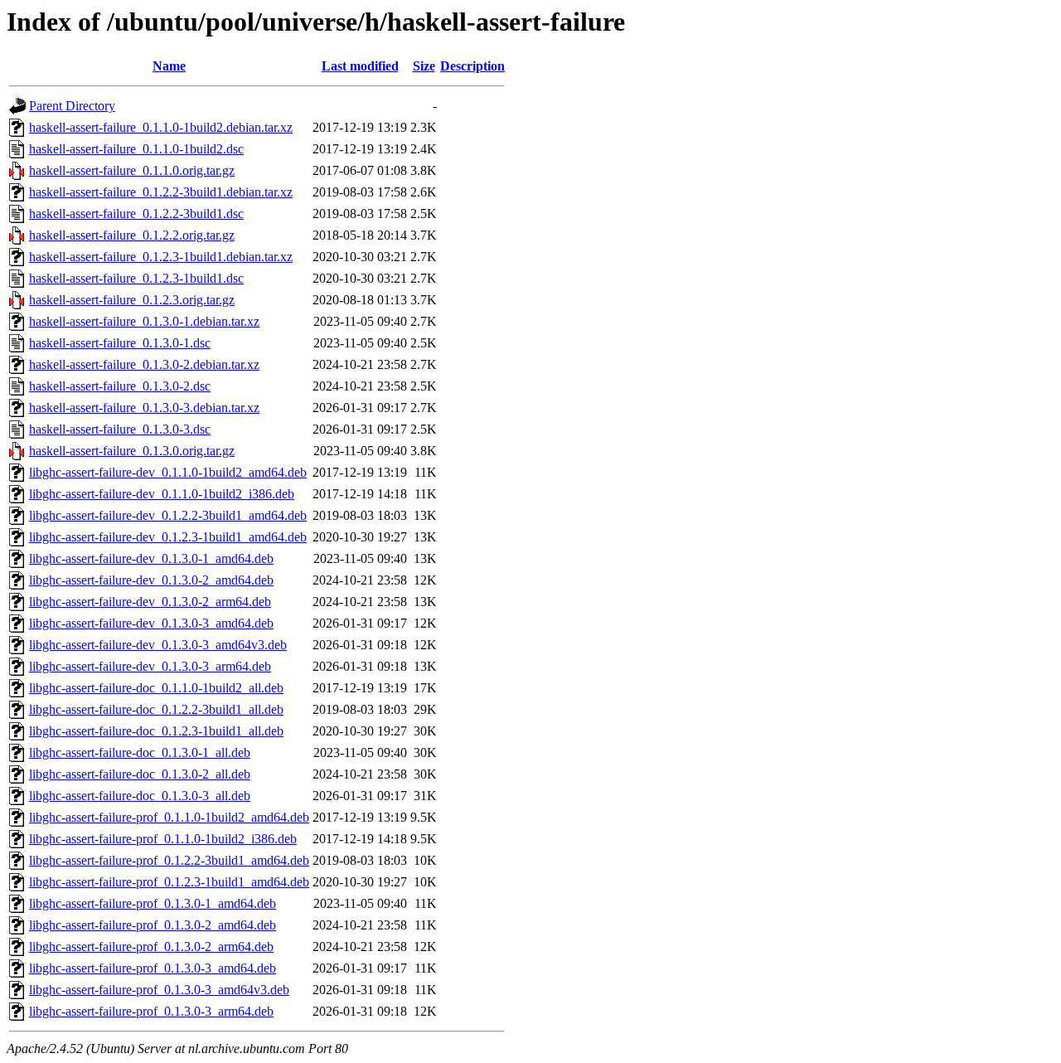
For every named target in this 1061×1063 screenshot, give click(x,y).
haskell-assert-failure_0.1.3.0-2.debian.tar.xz (144, 364)
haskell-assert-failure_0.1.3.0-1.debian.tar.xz (144, 321)
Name (169, 66)
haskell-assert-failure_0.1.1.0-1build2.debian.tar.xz (161, 127)
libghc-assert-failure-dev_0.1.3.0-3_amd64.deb (151, 623)
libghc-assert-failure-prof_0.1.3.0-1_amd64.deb (152, 903)
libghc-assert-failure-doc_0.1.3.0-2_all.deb (139, 774)
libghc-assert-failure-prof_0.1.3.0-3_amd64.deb (152, 968)
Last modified (360, 66)
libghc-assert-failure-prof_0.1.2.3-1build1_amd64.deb (169, 882)
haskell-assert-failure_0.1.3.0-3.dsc (120, 429)
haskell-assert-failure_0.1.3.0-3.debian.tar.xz (144, 407)
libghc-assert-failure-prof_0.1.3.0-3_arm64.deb (151, 1011)
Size (424, 66)
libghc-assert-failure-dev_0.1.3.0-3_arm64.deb (150, 666)
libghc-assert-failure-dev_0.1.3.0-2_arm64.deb (150, 602)
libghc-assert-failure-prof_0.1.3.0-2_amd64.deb (152, 925)
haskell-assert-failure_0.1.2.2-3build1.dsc (136, 213)
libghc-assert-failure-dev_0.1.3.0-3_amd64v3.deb (158, 645)
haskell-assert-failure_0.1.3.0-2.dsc (120, 386)
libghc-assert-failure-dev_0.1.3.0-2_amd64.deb (151, 580)
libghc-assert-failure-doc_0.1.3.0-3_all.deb (139, 796)
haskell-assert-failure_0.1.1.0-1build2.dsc (136, 149)
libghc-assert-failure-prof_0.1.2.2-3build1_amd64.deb (169, 860)
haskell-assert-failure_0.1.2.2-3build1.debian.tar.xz (161, 192)
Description (472, 66)
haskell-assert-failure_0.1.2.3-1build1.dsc (136, 278)
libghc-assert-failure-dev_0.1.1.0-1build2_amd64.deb (168, 472)
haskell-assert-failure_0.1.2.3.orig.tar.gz (132, 300)
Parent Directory (72, 106)
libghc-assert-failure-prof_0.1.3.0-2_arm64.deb (151, 946)
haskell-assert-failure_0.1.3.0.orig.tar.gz (132, 451)
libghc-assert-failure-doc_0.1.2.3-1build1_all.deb (156, 731)
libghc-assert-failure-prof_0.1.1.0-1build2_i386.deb (163, 839)
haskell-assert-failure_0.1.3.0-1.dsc (120, 343)
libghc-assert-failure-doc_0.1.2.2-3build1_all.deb (156, 709)
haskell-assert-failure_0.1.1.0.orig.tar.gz (132, 170)
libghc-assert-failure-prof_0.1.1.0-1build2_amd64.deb (169, 817)
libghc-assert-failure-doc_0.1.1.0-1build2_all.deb (156, 688)
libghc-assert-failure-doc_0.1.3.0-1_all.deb (139, 752)
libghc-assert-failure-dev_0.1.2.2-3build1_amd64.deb (168, 515)
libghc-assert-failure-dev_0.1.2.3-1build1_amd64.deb (168, 537)
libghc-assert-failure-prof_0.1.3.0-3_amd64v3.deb (159, 990)
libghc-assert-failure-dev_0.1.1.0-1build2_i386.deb (161, 494)
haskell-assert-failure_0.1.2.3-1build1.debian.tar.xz (161, 257)
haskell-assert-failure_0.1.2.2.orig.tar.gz (132, 235)
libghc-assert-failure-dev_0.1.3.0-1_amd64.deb (151, 558)
